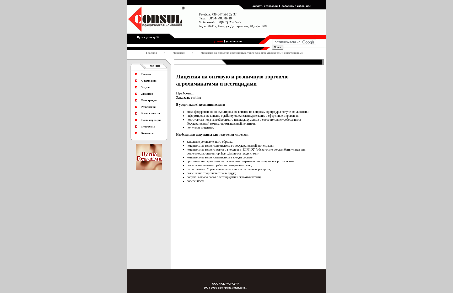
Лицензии (147, 93)
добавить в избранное (296, 5)
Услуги (145, 87)
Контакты (147, 133)
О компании (149, 80)
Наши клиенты (150, 113)
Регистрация (149, 100)
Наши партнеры (151, 120)
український (234, 41)
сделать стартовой (265, 5)
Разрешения (148, 106)
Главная (146, 74)
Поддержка (148, 126)
